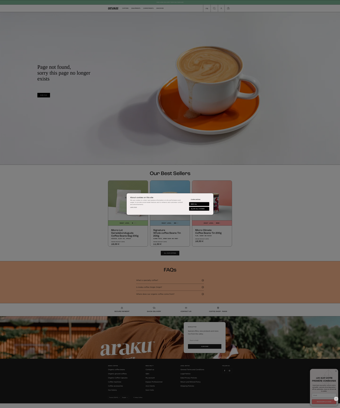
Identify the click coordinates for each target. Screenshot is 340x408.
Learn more (133, 207)
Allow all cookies (198, 208)
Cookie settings (195, 199)
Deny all (194, 204)
